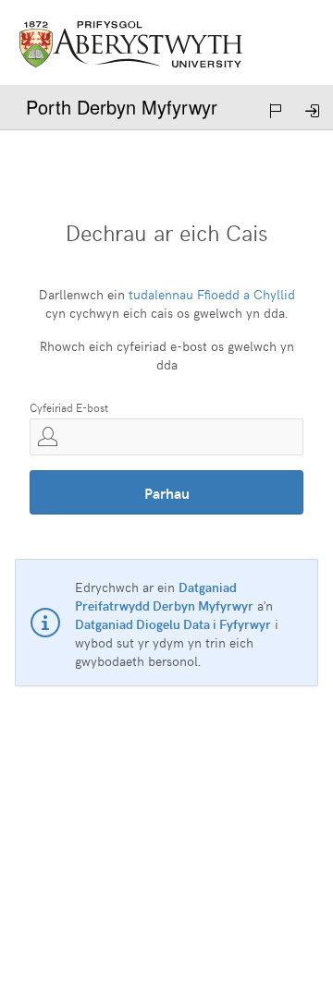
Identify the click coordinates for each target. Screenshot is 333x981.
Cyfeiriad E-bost (69, 407)
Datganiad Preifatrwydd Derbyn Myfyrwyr (164, 596)
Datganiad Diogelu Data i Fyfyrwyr (173, 624)
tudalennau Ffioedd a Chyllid (212, 294)
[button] (277, 111)
